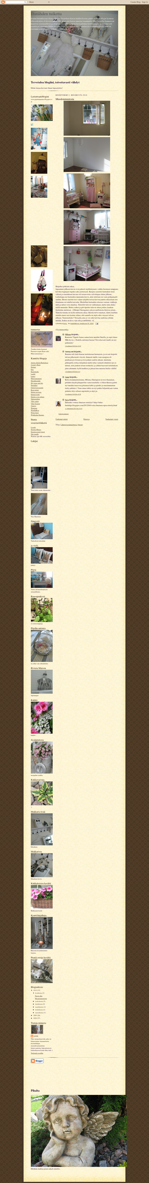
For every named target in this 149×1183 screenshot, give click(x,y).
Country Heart (35, 365)
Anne (36, 1036)
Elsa (32, 369)
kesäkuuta (38, 993)
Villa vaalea (35, 401)
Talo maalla (35, 434)
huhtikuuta (39, 1004)
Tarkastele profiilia (37, 1053)
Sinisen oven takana (37, 397)
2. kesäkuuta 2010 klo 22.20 (73, 346)
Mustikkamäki (35, 381)
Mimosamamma (36, 378)
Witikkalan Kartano (37, 415)
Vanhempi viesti (111, 419)
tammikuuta (39, 1012)
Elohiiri (33, 367)
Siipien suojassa (36, 392)
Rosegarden (35, 390)
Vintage (33, 406)
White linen (35, 413)
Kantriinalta (35, 372)
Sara (67, 399)
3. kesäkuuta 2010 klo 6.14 (72, 372)
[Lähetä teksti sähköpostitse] (97, 323)
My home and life (37, 383)
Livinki (33, 427)
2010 (35, 990)
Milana (68, 334)
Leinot (33, 376)
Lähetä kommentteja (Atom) (72, 424)
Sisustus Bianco (36, 429)
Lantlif (33, 374)
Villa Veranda (35, 404)
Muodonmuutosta (41, 998)
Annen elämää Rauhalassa (39, 363)
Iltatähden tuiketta (46, 13)
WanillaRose (35, 410)
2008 (35, 1018)
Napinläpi (34, 385)
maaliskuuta (39, 1007)
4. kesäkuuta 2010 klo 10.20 (73, 394)
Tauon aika (38, 996)
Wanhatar (34, 408)
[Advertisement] (44, 1074)
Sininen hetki (35, 394)
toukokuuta (39, 1001)
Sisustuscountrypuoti (38, 432)
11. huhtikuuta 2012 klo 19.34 (73, 409)
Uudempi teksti (62, 419)
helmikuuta (39, 1010)
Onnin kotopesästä (37, 388)
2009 (35, 1015)
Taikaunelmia (35, 399)
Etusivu (87, 419)
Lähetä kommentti (63, 414)
